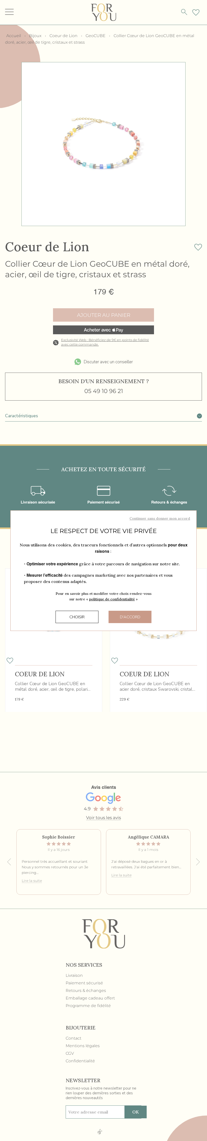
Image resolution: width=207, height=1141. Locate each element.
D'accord (130, 617)
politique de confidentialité (112, 599)
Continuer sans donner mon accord (160, 518)
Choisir (77, 617)
